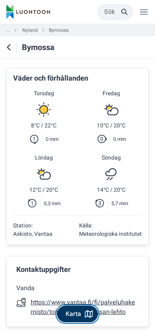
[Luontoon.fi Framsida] (28, 12)
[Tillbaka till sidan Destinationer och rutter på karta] (9, 47)
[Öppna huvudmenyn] (143, 11)
